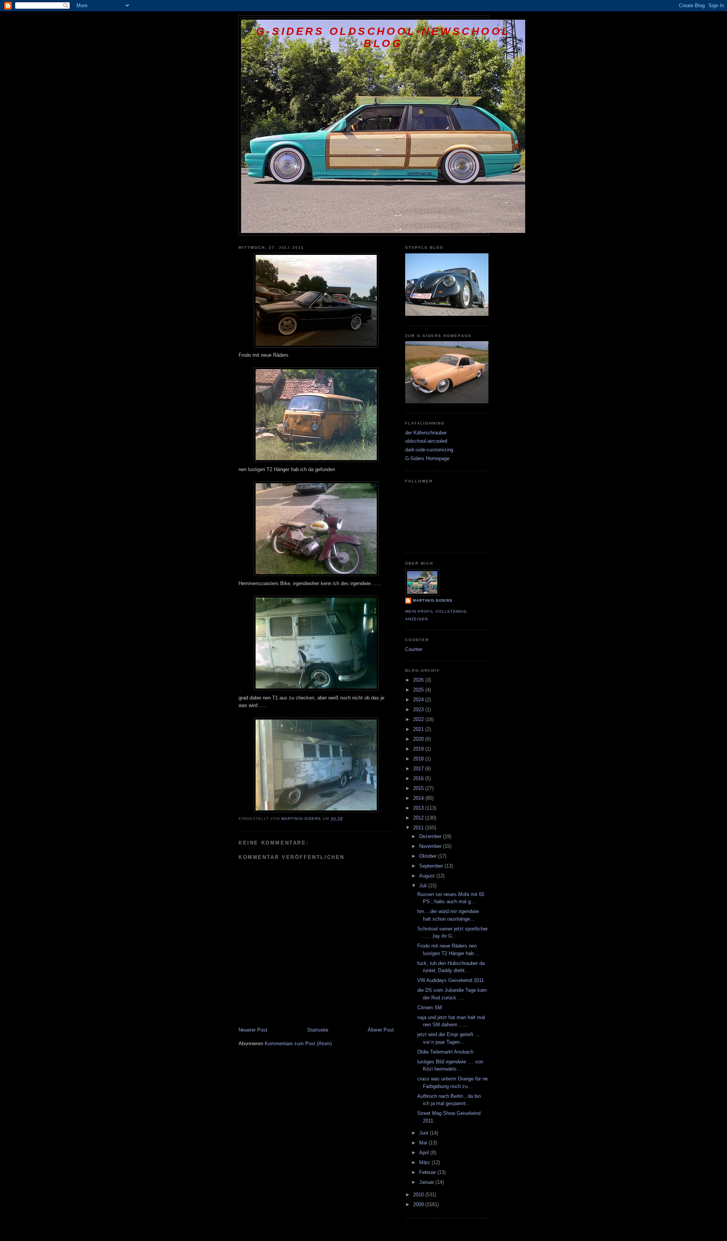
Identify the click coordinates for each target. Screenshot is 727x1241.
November (431, 846)
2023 (419, 709)
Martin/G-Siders (432, 600)
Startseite (317, 1030)
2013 (419, 808)
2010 (419, 1194)
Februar (428, 1172)
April (425, 1152)
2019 (419, 749)
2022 (419, 719)
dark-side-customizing (429, 450)
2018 (419, 759)
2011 (419, 827)
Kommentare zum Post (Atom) (298, 1043)
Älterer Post (381, 1030)
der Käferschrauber (426, 433)
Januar (427, 1182)
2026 (419, 680)
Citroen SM (429, 1007)
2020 (419, 739)
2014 (419, 798)
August (427, 876)
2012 (419, 818)
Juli (423, 885)
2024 (419, 699)
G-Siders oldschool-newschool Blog (383, 37)
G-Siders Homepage (427, 458)
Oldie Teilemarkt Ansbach (445, 1052)
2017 (419, 768)
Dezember (431, 836)
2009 (419, 1204)
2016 (419, 778)
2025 (419, 690)
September (432, 866)
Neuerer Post (253, 1030)
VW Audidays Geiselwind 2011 (450, 980)
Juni (424, 1133)
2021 (419, 729)
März (425, 1162)
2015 (419, 788)
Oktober (428, 856)
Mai (424, 1143)
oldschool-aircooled (426, 441)
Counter (413, 649)
